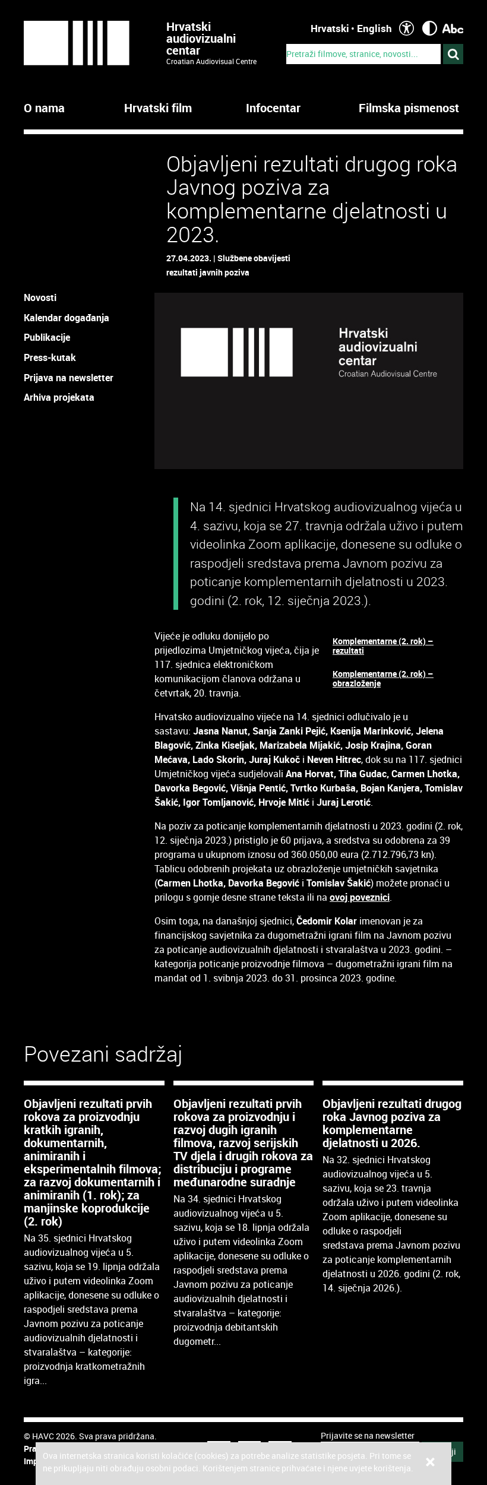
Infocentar (273, 108)
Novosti (40, 297)
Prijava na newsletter (68, 377)
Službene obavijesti (253, 258)
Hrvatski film (158, 108)
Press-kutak (50, 357)
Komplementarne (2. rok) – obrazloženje (383, 678)
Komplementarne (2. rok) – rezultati (383, 645)
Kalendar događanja (66, 317)
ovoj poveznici (360, 897)
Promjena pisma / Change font (452, 28)
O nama (44, 108)
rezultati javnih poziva (207, 272)
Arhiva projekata (59, 397)
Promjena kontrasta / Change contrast (429, 28)
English (374, 28)
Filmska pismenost (409, 108)
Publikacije (47, 337)
